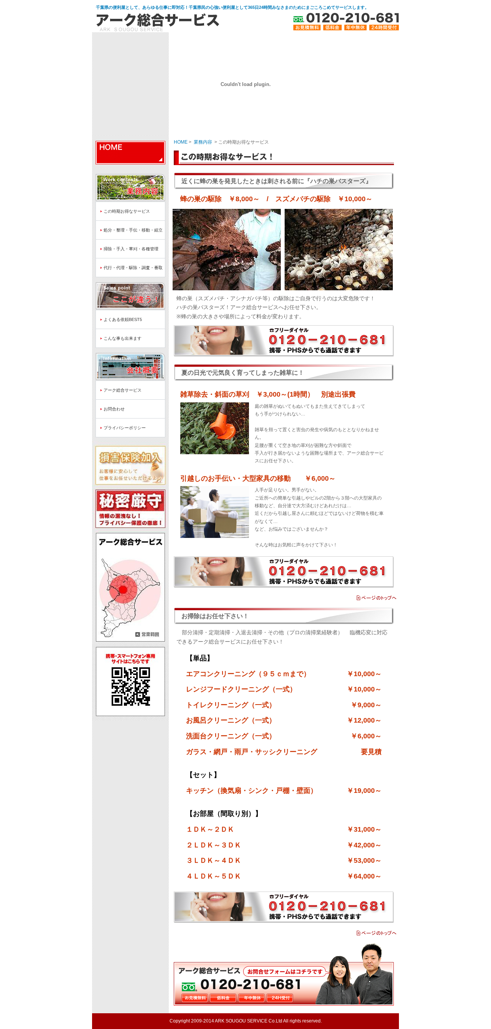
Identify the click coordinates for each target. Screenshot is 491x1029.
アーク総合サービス (123, 390)
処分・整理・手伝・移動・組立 (133, 230)
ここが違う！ (130, 293)
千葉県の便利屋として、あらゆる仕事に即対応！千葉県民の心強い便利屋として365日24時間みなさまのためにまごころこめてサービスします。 (232, 7)
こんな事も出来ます (123, 338)
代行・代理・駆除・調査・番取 (133, 267)
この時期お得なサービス (127, 211)
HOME (130, 152)
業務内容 (130, 185)
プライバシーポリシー (125, 427)
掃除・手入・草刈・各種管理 (131, 248)
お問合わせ (114, 409)
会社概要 (130, 364)
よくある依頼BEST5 (123, 319)
